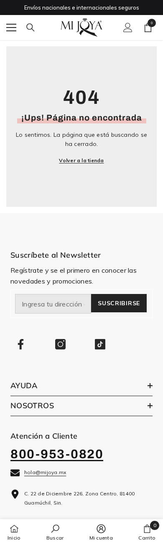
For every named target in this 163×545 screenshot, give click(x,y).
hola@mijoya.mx (45, 472)
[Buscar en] (30, 28)
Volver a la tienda (81, 160)
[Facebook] (20, 344)
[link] (55, 532)
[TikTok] (100, 344)
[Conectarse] (127, 27)
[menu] (11, 28)
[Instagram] (60, 344)
